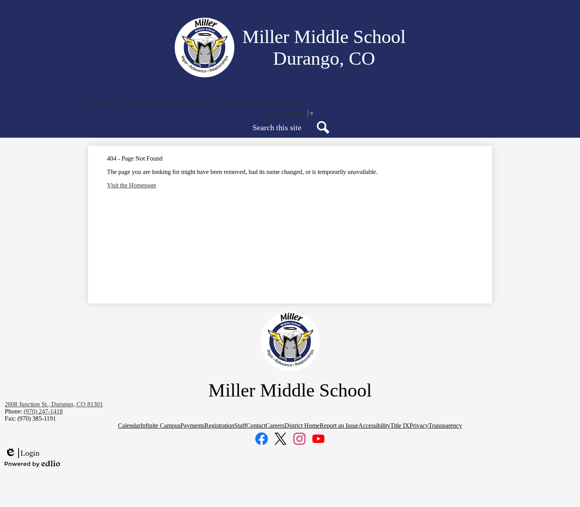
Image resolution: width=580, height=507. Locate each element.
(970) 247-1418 (43, 411)
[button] (105, 103)
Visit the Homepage (131, 185)
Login (22, 453)
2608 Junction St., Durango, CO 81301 (54, 404)
